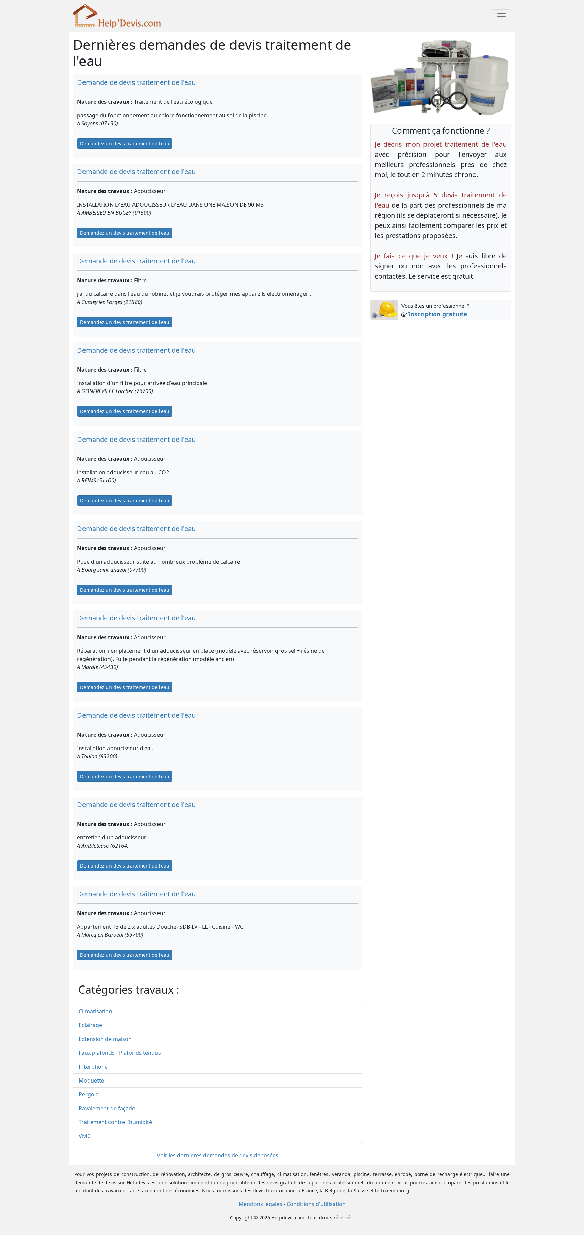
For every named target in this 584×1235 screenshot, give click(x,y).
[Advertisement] (440, 375)
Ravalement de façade (107, 1108)
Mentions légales (260, 1204)
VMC (85, 1136)
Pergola (89, 1094)
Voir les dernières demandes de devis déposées (217, 1155)
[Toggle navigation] (501, 16)
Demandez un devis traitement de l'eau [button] (124, 143)
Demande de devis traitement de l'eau (136, 82)
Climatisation (95, 1011)
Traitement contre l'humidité (115, 1122)
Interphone (93, 1066)
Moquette (91, 1080)
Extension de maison (105, 1039)
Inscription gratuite (437, 314)
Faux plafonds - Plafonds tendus (120, 1052)
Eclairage (90, 1025)
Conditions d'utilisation (316, 1204)
